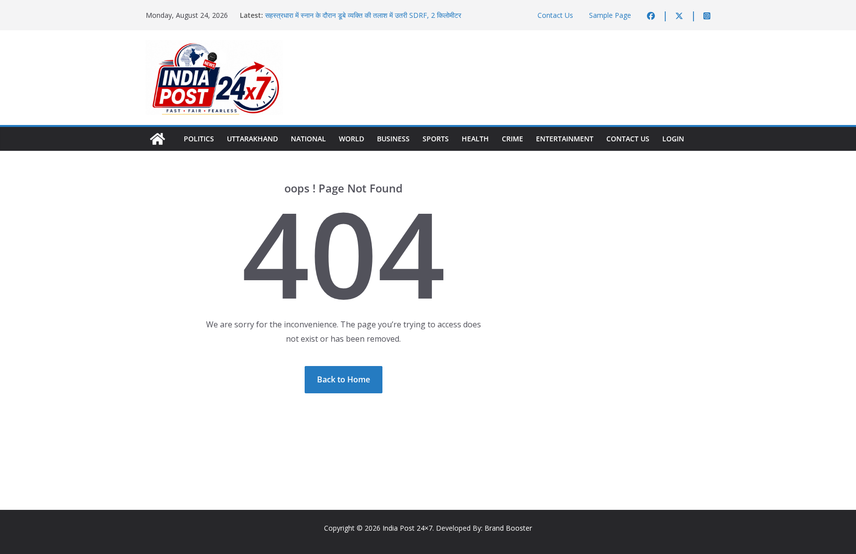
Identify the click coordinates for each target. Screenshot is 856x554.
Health (475, 138)
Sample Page (610, 15)
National (308, 138)
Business (393, 138)
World (351, 138)
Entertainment (564, 138)
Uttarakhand (252, 138)
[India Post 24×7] (157, 139)
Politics (199, 138)
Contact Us (555, 15)
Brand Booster (508, 528)
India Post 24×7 (407, 528)
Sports (436, 138)
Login (673, 138)
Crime (512, 138)
